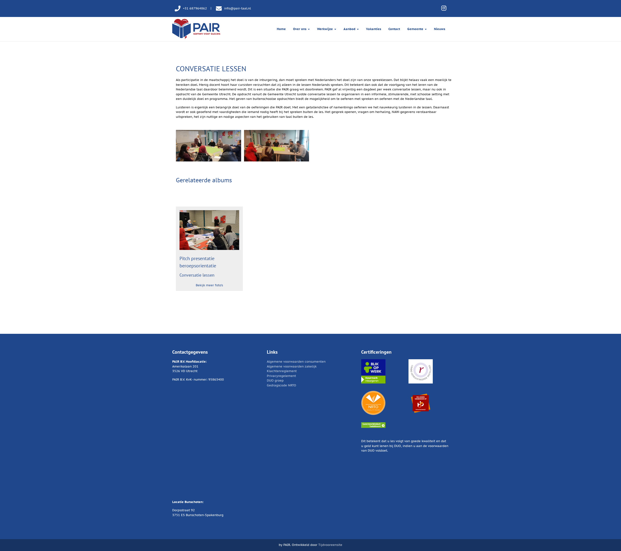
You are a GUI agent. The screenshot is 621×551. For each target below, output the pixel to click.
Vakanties (373, 29)
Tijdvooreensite (330, 545)
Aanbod (349, 29)
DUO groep (275, 380)
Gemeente (415, 29)
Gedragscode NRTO (281, 385)
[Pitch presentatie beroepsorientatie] (209, 230)
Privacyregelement (281, 376)
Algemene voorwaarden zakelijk (292, 366)
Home (281, 29)
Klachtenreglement (282, 371)
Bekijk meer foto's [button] (209, 285)
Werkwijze (325, 29)
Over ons (300, 29)
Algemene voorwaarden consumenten (296, 361)
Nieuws (439, 29)
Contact (394, 29)
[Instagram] (444, 8)
